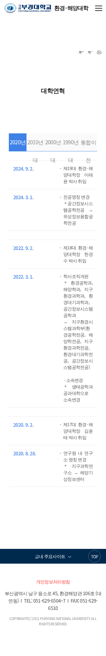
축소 (90, 52)
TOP (94, 557)
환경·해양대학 (46, 8)
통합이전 (88, 144)
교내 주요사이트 (50, 556)
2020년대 (18, 144)
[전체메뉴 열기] (98, 8)
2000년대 (53, 144)
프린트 (99, 52)
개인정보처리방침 (53, 581)
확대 (81, 52)
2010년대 (35, 144)
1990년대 (71, 144)
